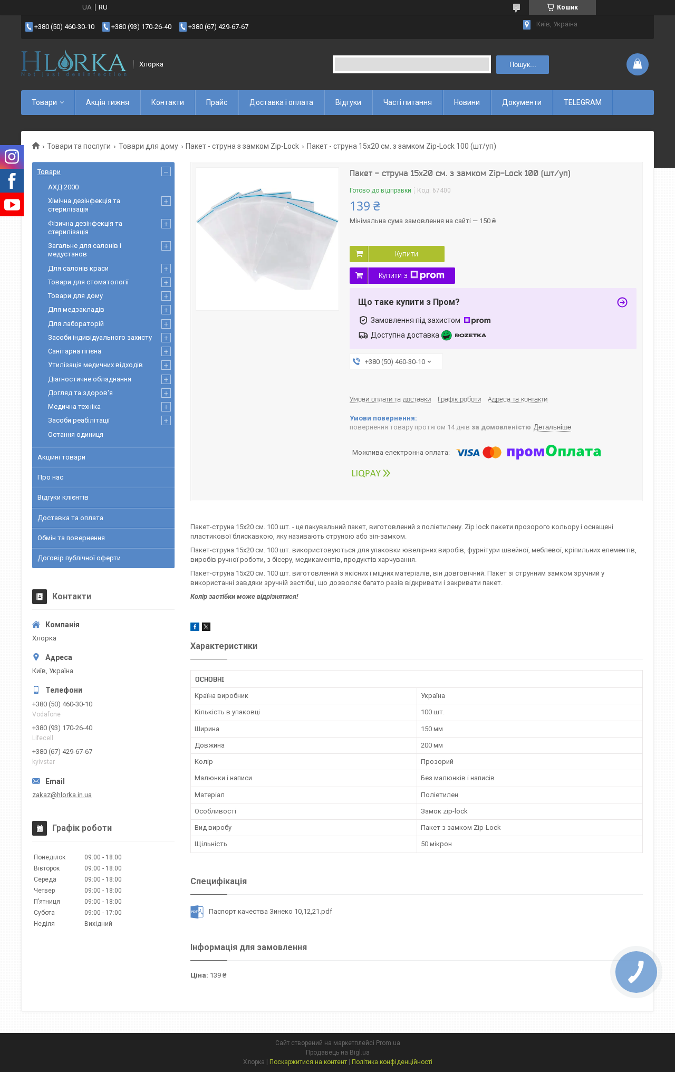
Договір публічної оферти (79, 558)
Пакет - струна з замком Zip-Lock (242, 146)
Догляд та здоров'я (80, 393)
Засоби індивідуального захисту (100, 337)
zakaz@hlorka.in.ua (62, 795)
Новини (467, 102)
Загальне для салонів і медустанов (84, 250)
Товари (44, 102)
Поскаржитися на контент (308, 1062)
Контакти (167, 102)
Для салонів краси (78, 268)
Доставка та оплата (70, 518)
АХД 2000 (63, 187)
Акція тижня (107, 102)
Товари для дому (148, 146)
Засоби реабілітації (79, 420)
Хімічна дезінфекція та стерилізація (84, 205)
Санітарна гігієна (74, 351)
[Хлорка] (74, 64)
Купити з (393, 275)
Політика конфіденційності (392, 1062)
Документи (522, 102)
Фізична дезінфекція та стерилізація (85, 227)
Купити (406, 254)
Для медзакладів (76, 309)
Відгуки (348, 102)
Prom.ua (388, 1043)
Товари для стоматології (88, 282)
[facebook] (194, 629)
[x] (206, 629)
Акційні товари (61, 457)
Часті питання (407, 102)
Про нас (50, 477)
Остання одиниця (75, 434)
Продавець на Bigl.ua (338, 1052)
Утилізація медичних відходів (95, 365)
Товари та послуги (79, 146)
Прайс (216, 102)
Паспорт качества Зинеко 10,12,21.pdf (270, 911)
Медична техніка (74, 406)
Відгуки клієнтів (63, 497)
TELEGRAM (583, 102)
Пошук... (522, 65)
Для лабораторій (76, 324)
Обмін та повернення (71, 538)
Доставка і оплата (281, 102)
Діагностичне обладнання (89, 379)
